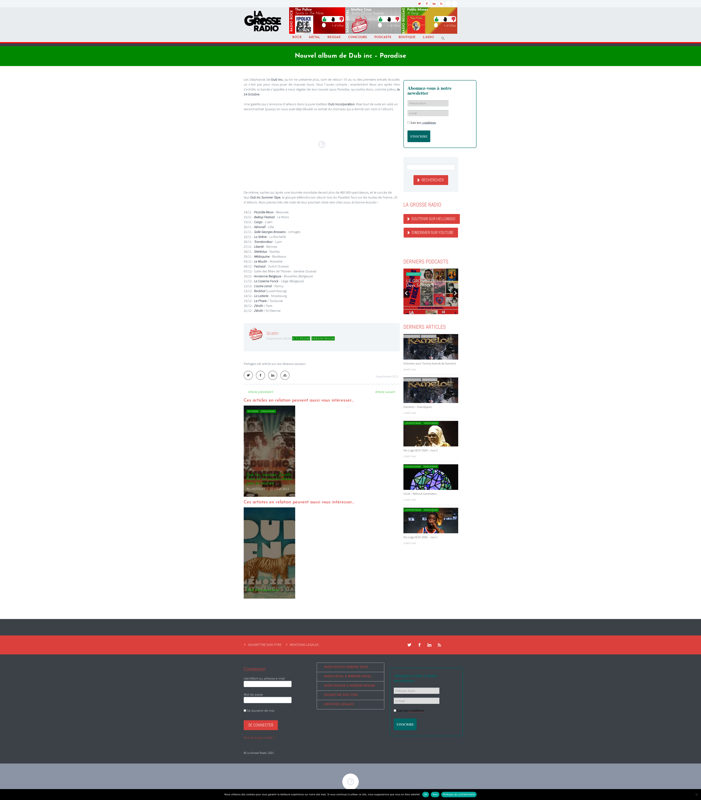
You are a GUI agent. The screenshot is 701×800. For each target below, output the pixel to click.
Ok (425, 794)
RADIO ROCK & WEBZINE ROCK (346, 667)
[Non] (696, 794)
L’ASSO (428, 37)
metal (347, 21)
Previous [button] (406, 293)
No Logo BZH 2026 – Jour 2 (420, 450)
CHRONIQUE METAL (412, 380)
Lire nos (423, 122)
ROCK (297, 37)
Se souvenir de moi (260, 710)
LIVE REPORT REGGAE (413, 423)
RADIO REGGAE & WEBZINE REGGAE (349, 686)
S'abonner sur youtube (432, 232)
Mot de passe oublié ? (259, 737)
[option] (321, 451)
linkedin (434, 3)
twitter (419, 3)
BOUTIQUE (407, 37)
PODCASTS (382, 37)
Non (435, 794)
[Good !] (324, 19)
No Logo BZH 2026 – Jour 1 (420, 537)
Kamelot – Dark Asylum (417, 407)
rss (441, 3)
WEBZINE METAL (428, 336)
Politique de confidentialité (459, 794)
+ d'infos (338, 25)
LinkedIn (272, 375)
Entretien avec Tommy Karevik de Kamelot (429, 363)
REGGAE (334, 37)
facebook (427, 3)
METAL (314, 37)
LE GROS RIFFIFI (414, 274)
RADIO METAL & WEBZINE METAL (347, 676)
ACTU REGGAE (301, 338)
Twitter (248, 375)
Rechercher (433, 180)
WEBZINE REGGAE (323, 338)
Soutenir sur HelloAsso (433, 219)
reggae (403, 21)
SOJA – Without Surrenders (419, 494)
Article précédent (260, 392)
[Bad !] (341, 19)
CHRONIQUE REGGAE (412, 466)
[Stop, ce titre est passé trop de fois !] (333, 19)
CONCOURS (357, 37)
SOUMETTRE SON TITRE (265, 644)
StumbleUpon (285, 375)
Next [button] (455, 293)
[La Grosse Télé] (448, 3)
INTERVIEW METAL (412, 336)
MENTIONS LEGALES (304, 644)
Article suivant (385, 392)
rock (291, 21)
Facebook (260, 375)
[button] (443, 38)
